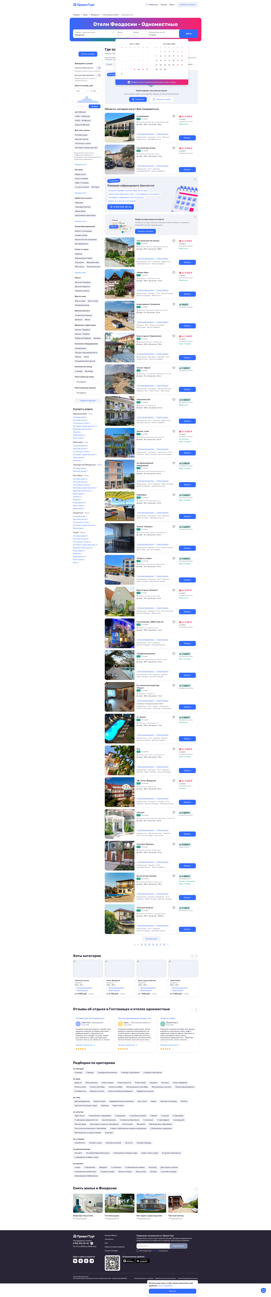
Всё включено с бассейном (160, 1124)
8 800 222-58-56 (122, 207)
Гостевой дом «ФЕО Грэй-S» (150, 622)
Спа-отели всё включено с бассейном (90, 1128)
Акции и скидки (125, 1172)
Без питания (127, 1124)
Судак (79, 532)
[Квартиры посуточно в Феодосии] (88, 1203)
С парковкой (178, 1116)
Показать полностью (84, 1045)
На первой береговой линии (97, 1153)
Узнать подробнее (165, 1286)
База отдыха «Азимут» (147, 590)
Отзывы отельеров (111, 1251)
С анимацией (178, 1120)
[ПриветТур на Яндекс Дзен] (81, 1261)
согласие (155, 1251)
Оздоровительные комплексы (122, 1101)
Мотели (184, 1101)
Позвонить (139, 99)
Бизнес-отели (99, 1101)
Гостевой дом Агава (146, 148)
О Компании (109, 1239)
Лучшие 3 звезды (144, 1143)
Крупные (104, 1106)
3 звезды (90, 1072)
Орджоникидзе (82, 414)
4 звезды (78, 1072)
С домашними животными (85, 1172)
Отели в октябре (115, 1087)
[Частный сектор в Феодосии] (183, 1203)
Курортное (81, 513)
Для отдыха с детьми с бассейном (104, 1124)
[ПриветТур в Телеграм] (92, 1261)
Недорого (103, 1167)
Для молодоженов (82, 1101)
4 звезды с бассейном (130, 1072)
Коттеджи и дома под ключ (149, 1216)
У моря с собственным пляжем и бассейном (128, 1128)
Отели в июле (80, 1087)
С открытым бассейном (129, 1120)
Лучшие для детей (113, 1143)
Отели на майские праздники (120, 1091)
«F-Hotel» (141, 717)
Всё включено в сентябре (137, 1087)
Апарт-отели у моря (149, 1153)
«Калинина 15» (144, 399)
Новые (153, 1101)
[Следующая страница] (168, 944)
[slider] (76, 102)
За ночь (94, 106)
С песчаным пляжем (138, 1116)
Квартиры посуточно (83, 1216)
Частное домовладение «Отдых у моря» (135, 1018)
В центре (109, 1133)
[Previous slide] (192, 955)
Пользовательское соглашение (143, 1278)
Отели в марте (107, 1083)
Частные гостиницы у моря (86, 1106)
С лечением (148, 1120)
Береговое (80, 442)
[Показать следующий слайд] (132, 127)
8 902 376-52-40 (81, 1243)
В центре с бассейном (171, 1153)
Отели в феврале (180, 1083)
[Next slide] (196, 955)
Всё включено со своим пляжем (88, 1133)
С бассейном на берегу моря (125, 1153)
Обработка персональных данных (165, 1278)
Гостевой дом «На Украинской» (90, 1018)
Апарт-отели (118, 1106)
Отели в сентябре (97, 1087)
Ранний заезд (80, 1124)
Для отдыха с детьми (169, 1167)
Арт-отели (142, 1101)
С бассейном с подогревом (100, 1116)
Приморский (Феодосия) (87, 465)
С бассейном (89, 1167)
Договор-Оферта (111, 1235)
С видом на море (107, 1172)
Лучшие (153, 1172)
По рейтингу (80, 1143)
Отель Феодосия (146, 781)
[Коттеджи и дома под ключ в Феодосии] (151, 1203)
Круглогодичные (109, 1120)
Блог (106, 1243)
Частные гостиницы (168, 1101)
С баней (153, 1116)
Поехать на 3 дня (97, 1091)
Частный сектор (176, 1216)
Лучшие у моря (95, 1143)
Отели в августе (124, 1083)
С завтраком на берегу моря (86, 1157)
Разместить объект (187, 5)
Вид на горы (141, 1172)
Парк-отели (79, 1116)
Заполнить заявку (163, 99)
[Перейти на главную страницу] (83, 6)
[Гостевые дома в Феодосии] (119, 1203)
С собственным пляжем (135, 1167)
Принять (172, 1291)
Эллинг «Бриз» (144, 368)
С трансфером (163, 1120)
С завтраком (120, 1116)
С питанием (116, 1167)
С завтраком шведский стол (86, 1120)
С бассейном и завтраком (161, 1128)
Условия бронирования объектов (188, 1278)
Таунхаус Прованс (145, 844)
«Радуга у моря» (144, 558)
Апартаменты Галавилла (148, 304)
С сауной (165, 1116)
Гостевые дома (112, 1216)
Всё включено (91, 1083)
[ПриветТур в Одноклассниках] (86, 1261)
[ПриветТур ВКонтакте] (75, 1261)
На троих (165, 1083)
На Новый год (80, 1091)
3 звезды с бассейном (153, 1072)
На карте (78, 1153)
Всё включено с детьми (161, 1087)
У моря (109, 64)
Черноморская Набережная (86, 1176)
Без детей (141, 1124)
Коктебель (81, 475)
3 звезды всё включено (107, 1072)
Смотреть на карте (145, 231)
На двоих (153, 1083)
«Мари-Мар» (143, 272)
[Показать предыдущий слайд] (107, 127)
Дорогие (78, 1083)
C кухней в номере (168, 1172)
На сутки (129, 1143)
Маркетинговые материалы (115, 1247)
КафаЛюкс (142, 495)
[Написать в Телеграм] (92, 1243)
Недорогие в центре (145, 1091)
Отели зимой (140, 1083)
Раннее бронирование (185, 1087)
